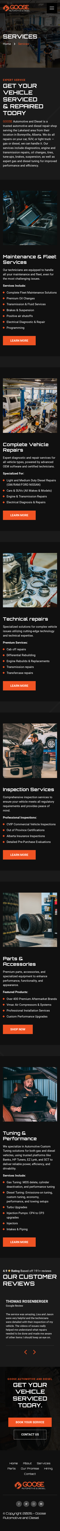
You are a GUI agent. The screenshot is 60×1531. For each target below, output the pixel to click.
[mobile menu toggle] (52, 8)
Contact (30, 1473)
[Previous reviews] (25, 1352)
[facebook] (19, 1504)
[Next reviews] (34, 1352)
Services (23, 44)
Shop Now (17, 1029)
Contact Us (30, 1434)
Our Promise (30, 1468)
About (27, 1463)
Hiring (48, 1468)
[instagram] (34, 1504)
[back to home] (16, 8)
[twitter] (26, 1504)
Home (7, 44)
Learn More (19, 340)
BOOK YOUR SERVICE (30, 1422)
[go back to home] (30, 1485)
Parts (12, 1468)
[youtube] (41, 1504)
